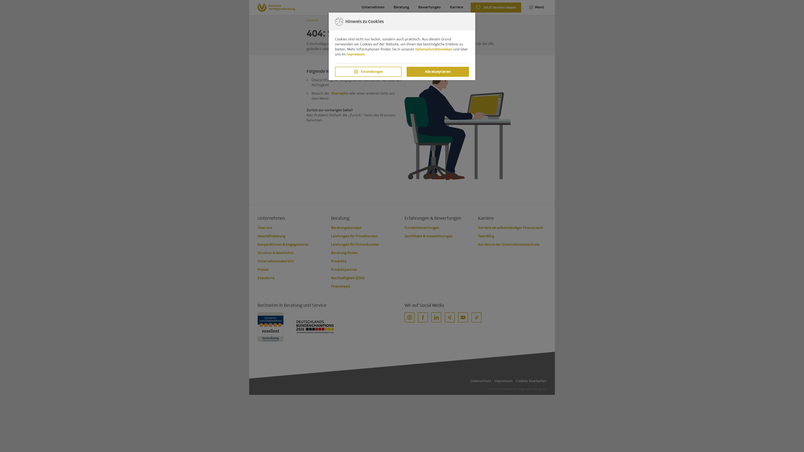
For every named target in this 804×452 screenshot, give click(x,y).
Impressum (356, 54)
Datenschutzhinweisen (433, 49)
